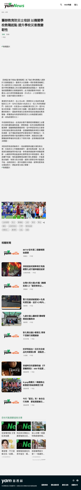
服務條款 (44, 485)
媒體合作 (75, 485)
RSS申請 (67, 5)
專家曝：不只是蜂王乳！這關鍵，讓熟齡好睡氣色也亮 (8, 452)
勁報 (3, 34)
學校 (39, 222)
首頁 (3, 12)
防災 (13, 222)
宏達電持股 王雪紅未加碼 (8, 434)
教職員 (20, 222)
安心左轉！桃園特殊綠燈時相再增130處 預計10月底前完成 (38, 434)
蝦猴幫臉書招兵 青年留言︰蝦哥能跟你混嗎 (23, 452)
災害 (27, 222)
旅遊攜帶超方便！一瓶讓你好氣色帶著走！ (38, 452)
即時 (6, 12)
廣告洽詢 (65, 485)
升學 (21, 226)
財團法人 (5, 230)
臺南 (4, 226)
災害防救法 (12, 226)
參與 (33, 222)
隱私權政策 (55, 485)
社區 (21, 230)
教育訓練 (29, 226)
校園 (27, 230)
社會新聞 (5, 222)
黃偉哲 (14, 230)
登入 (76, 5)
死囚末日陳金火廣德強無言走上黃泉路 (23, 434)
